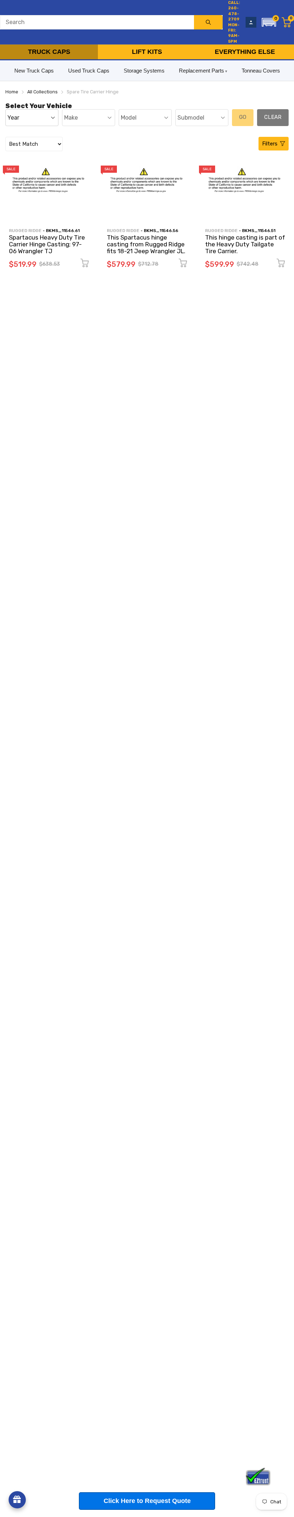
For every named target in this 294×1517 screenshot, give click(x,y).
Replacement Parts (201, 71)
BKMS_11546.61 (63, 230)
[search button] (208, 22)
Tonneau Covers (261, 71)
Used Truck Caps (88, 71)
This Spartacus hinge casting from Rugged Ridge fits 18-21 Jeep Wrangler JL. (146, 244)
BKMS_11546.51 (258, 230)
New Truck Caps (34, 71)
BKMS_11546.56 (161, 230)
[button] (269, 22)
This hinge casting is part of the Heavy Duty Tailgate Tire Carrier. (245, 244)
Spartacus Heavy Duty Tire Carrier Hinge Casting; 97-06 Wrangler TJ (47, 244)
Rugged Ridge (25, 230)
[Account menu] (251, 22)
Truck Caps (49, 51)
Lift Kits (147, 51)
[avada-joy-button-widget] (17, 1499)
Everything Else (245, 51)
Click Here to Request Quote (147, 1500)
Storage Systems (144, 71)
